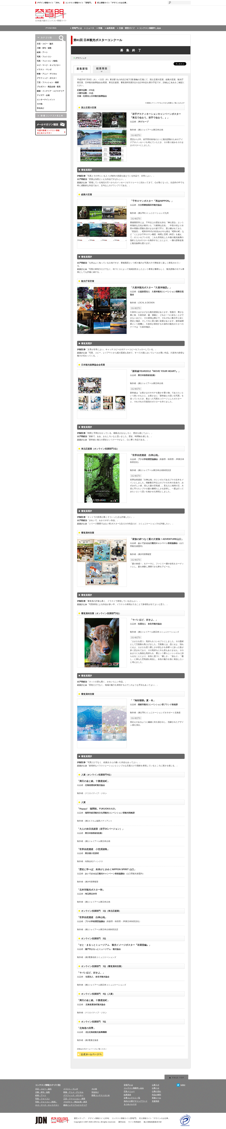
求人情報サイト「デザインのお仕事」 (112, 3)
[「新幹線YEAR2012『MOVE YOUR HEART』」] (102, 418)
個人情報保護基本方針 (153, 1122)
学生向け (40, 108)
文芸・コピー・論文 (45, 44)
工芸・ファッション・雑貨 (48, 82)
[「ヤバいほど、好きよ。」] (102, 667)
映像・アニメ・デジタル (47, 74)
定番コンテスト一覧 (132, 1098)
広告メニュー (129, 1091)
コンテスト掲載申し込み (150, 28)
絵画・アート (42, 52)
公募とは (155, 1088)
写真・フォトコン (44, 57)
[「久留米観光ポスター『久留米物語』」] (102, 335)
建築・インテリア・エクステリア (50, 91)
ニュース (90, 28)
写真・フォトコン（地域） (48, 61)
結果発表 (111, 28)
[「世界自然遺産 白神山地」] (102, 502)
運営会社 (122, 1122)
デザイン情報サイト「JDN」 (49, 3)
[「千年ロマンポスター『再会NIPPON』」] (102, 248)
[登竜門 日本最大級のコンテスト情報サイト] (51, 21)
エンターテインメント (46, 100)
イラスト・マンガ (44, 69)
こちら (172, 82)
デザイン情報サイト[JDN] (98, 1118)
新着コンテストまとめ (100, 1095)
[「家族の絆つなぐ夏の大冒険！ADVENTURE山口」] (102, 586)
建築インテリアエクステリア (75, 1105)
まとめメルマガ (130, 1104)
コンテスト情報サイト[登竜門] (124, 1118)
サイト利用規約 (134, 1122)
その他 (39, 104)
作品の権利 (156, 1095)
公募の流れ (156, 1091)
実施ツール (156, 1098)
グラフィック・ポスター (47, 78)
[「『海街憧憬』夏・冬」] (102, 747)
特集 (100, 28)
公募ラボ (155, 1085)
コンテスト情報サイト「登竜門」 (79, 3)
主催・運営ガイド (127, 28)
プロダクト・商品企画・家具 (49, 87)
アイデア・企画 (43, 95)
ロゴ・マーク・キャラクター (49, 65)
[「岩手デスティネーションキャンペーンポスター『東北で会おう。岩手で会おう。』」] (102, 161)
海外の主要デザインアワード (135, 1101)
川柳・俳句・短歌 (44, 48)
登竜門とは (77, 28)
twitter (183, 1085)
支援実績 (155, 1101)
